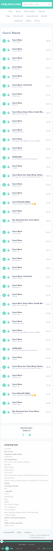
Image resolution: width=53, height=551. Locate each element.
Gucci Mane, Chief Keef (22, 85)
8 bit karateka (9, 510)
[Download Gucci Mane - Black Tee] (9, 59)
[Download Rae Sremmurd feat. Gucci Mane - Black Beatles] (9, 221)
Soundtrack (32, 16)
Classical (18, 21)
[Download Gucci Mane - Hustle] (9, 167)
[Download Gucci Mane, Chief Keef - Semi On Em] (9, 86)
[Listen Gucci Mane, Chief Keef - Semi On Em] (4, 86)
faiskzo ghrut (9, 467)
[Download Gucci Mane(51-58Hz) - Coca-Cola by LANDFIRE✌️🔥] (9, 203)
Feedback (27, 532)
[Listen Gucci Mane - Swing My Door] (4, 131)
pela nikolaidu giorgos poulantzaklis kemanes (21, 512)
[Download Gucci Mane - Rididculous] (9, 185)
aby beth (7, 465)
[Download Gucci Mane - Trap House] (9, 50)
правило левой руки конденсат (15, 518)
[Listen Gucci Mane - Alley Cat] (4, 194)
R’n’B (36, 21)
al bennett (8, 457)
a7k (5, 488)
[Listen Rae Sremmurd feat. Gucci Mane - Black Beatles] (4, 221)
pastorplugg (8, 496)
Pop (10, 11)
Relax (28, 21)
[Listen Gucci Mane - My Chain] (4, 77)
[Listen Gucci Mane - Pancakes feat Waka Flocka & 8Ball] (4, 140)
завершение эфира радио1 (13, 454)
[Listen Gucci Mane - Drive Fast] (4, 122)
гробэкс (7, 483)
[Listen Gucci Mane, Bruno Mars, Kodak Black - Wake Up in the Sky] (4, 113)
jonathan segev (10, 515)
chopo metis (8, 525)
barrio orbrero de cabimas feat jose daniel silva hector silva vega (27, 475)
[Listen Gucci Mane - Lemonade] (4, 41)
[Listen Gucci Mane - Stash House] (4, 149)
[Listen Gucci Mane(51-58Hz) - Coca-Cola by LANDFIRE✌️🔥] (4, 203)
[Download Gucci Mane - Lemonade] (9, 41)
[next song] (12, 548)
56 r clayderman (10, 507)
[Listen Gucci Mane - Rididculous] (4, 185)
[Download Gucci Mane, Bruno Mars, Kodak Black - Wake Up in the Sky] (9, 113)
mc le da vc (8, 472)
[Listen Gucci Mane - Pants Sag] (4, 212)
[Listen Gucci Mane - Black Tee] (4, 59)
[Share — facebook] (23, 434)
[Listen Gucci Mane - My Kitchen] (4, 68)
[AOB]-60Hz (17, 157)
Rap (8, 16)
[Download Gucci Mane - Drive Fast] (9, 122)
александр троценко (11, 486)
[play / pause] (7, 549)
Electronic (18, 16)
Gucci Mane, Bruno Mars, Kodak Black (28, 112)
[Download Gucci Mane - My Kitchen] (9, 68)
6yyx (6, 499)
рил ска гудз (8, 451)
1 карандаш (8, 491)
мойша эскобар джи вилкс (13, 523)
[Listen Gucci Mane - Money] (4, 104)
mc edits (7, 449)
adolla (6, 502)
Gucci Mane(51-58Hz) (21, 202)
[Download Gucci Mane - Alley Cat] (9, 194)
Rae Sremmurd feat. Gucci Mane (25, 220)
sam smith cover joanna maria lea (17, 462)
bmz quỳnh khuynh (11, 504)
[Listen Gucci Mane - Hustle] (4, 167)
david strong (8, 470)
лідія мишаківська (10, 459)
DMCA (19, 532)
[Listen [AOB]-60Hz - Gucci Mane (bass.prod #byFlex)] (4, 158)
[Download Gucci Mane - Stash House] (9, 149)
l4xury (6, 494)
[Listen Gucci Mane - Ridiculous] (4, 95)
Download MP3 (9, 532)
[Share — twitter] (29, 434)
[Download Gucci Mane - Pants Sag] (9, 212)
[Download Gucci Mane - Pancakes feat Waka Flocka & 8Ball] (9, 140)
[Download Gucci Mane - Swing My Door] (9, 131)
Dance (41, 11)
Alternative (29, 11)
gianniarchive (9, 478)
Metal (44, 16)
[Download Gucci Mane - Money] (9, 104)
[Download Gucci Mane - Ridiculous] (9, 95)
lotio (5, 520)
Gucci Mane (17, 40)
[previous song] (2, 548)
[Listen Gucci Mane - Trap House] (4, 50)
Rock (18, 11)
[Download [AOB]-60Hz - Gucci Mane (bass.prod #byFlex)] (9, 158)
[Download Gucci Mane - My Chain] (9, 77)
